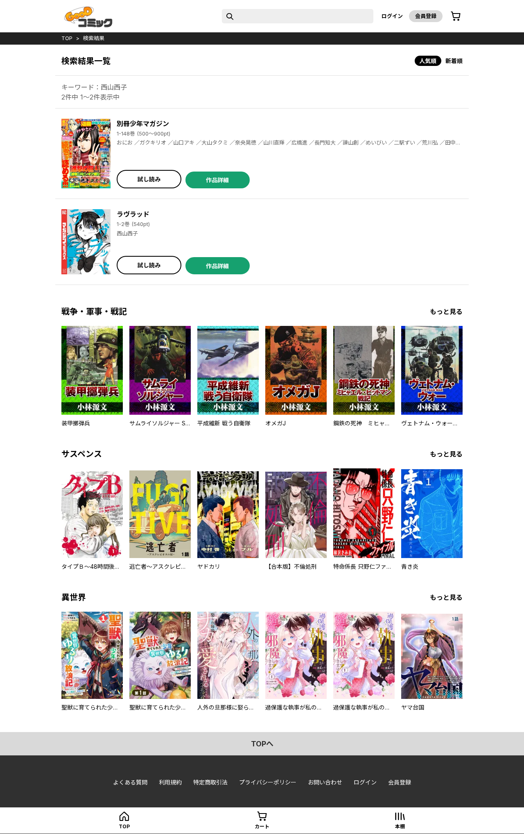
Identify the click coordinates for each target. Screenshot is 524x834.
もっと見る (446, 311)
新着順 (454, 60)
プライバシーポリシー (267, 782)
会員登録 (425, 16)
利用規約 (170, 782)
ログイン (392, 16)
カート (262, 826)
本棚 (400, 826)
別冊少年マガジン (143, 124)
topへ (262, 743)
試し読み (149, 179)
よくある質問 (130, 782)
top (66, 38)
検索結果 (93, 38)
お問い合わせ (325, 782)
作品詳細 (217, 179)
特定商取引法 (210, 782)
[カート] (456, 16)
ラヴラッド (133, 214)
